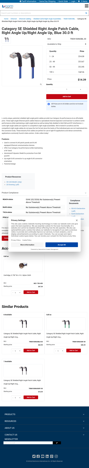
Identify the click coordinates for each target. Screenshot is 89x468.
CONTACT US (11, 435)
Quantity (49, 84)
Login (73, 1)
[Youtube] (42, 456)
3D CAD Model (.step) (14, 182)
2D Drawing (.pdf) (12, 185)
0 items (84, 1)
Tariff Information (29, 1)
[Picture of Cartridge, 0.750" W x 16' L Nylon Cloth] (23, 262)
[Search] (86, 13)
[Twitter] (33, 456)
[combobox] (44, 13)
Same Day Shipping (47, 1)
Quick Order (63, 1)
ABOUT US (9, 428)
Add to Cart (67, 97)
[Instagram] (56, 456)
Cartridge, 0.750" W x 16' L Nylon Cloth (17, 275)
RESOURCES (10, 421)
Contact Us (8, 238)
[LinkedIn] (47, 456)
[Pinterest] (51, 456)
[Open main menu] (86, 6)
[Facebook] (38, 456)
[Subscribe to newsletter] (57, 442)
